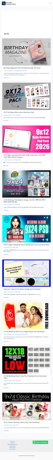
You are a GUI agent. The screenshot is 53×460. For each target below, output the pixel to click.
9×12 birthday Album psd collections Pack (19, 112)
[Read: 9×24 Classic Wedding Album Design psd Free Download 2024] (26, 228)
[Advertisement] (26, 23)
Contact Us (12, 443)
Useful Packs (18, 70)
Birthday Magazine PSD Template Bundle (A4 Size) (22, 68)
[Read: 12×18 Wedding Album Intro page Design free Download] (26, 315)
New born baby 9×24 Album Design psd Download (22, 289)
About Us (12, 441)
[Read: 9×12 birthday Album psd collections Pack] (26, 96)
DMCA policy (12, 447)
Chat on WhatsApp (41, 442)
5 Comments (6, 247)
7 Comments (6, 425)
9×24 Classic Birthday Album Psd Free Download (21, 422)
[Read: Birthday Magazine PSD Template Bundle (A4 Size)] (26, 51)
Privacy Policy (12, 446)
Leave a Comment (8, 70)
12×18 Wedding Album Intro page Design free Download (24, 332)
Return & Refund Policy (12, 444)
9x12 (13, 70)
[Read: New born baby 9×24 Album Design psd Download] (26, 273)
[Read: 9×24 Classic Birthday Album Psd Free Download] (26, 406)
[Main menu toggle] (50, 3)
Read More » (6, 78)
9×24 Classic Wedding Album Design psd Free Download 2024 (26, 245)
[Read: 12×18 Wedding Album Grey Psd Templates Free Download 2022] (26, 359)
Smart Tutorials (18, 334)
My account (12, 449)
